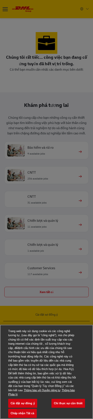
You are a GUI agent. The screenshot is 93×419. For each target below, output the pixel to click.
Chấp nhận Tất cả (22, 413)
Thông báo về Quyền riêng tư (42, 390)
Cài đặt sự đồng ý (23, 403)
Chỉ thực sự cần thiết (68, 403)
